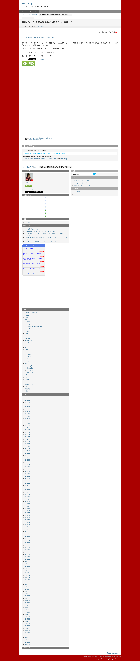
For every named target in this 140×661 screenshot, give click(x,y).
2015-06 (27, 414)
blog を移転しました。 (32, 229)
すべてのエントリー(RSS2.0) (82, 180)
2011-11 (27, 506)
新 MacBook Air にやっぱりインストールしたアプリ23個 (33, 259)
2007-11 (27, 607)
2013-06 (27, 467)
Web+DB (27, 382)
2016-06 (27, 398)
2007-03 (27, 626)
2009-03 (27, 577)
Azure (28, 324)
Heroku (29, 329)
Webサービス (29, 384)
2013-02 (27, 476)
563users (42, 271)
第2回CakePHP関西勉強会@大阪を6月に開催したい (41, 159)
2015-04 (27, 418)
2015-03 (27, 421)
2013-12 (27, 453)
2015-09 (27, 409)
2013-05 (27, 469)
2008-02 (27, 600)
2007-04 (27, 623)
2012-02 (27, 499)
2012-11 (27, 483)
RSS (26, 183)
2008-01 (27, 603)
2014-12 (27, 425)
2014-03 (27, 446)
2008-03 (27, 598)
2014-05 (27, 441)
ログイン (76, 194)
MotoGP (27, 347)
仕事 (26, 386)
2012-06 (27, 492)
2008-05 (27, 594)
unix (26, 377)
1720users (41, 251)
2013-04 (27, 471)
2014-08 (27, 434)
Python (27, 361)
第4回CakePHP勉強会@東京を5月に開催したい (40, 38)
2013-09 (27, 460)
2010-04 (27, 547)
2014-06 (27, 439)
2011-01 (27, 527)
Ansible (27, 315)
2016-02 (27, 400)
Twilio (28, 331)
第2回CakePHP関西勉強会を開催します (42, 138)
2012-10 (27, 485)
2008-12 (27, 580)
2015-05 (27, 416)
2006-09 (27, 640)
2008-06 (27, 591)
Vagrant (27, 379)
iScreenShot (30, 368)
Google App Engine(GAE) (34, 326)
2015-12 (27, 404)
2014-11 (27, 428)
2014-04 (27, 444)
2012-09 (27, 487)
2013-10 (27, 457)
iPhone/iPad (28, 340)
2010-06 (27, 543)
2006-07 (27, 644)
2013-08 (27, 462)
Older (30, 18)
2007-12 (27, 605)
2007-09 (27, 612)
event (35, 14)
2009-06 (27, 570)
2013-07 (27, 464)
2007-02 (27, 628)
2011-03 (27, 522)
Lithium (29, 356)
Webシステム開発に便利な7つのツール (33, 268)
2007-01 (27, 630)
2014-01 (27, 451)
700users (42, 266)
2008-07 (27, 589)
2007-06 (27, 619)
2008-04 (27, 596)
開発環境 (27, 389)
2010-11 (27, 531)
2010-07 (27, 540)
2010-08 (27, 538)
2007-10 (27, 610)
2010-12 (27, 529)
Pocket (42, 59)
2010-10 (27, 534)
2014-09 (27, 432)
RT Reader (30, 370)
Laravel (29, 354)
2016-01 (27, 402)
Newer (25, 18)
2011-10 (27, 508)
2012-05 (27, 494)
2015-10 (27, 407)
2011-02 (27, 524)
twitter (27, 375)
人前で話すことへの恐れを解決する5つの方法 (33, 254)
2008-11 (27, 582)
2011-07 (27, 513)
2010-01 (27, 554)
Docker (27, 333)
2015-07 (27, 411)
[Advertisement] (38, 115)
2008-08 (27, 587)
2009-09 (27, 563)
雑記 (26, 391)
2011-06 (27, 515)
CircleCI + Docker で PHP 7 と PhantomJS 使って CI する (42, 231)
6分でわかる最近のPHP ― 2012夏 (31, 263)
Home (22, 11)
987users (42, 256)
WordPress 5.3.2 (93, 656)
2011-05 (27, 517)
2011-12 (27, 504)
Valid (78, 192)
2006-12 (27, 633)
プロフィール (32, 11)
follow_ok (29, 366)
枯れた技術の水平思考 (36, 140)
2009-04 (27, 575)
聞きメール (30, 372)
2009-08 (27, 566)
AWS (28, 322)
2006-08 (27, 642)
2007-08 (27, 614)
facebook (27, 338)
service (27, 363)
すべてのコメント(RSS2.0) (82, 185)
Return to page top (112, 653)
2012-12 (27, 481)
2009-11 (27, 559)
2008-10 (27, 584)
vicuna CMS (101, 656)
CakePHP (30, 14)
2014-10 (27, 430)
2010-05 (27, 545)
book (26, 317)
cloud (26, 319)
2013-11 (27, 455)
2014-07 (27, 437)
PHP (26, 349)
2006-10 (27, 637)
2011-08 (27, 511)
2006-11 (27, 635)
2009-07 (27, 568)
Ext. (116, 656)
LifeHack (27, 343)
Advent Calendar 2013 (31, 312)
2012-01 (27, 501)
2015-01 (27, 423)
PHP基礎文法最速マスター (30, 248)
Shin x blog (27, 3)
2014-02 (27, 448)
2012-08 (27, 490)
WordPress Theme (110, 656)
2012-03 (27, 497)
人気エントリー (29, 245)
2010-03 (27, 550)
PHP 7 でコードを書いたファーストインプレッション (41, 241)
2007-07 (27, 617)
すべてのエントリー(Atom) (82, 183)
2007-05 (27, 621)
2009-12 (27, 557)
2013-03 (27, 474)
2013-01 (27, 478)
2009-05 (27, 573)
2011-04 (27, 520)
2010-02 (27, 552)
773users (42, 261)
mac (26, 345)
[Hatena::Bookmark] (34, 274)
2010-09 (27, 536)
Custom (119, 656)
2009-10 (27, 561)
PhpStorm (29, 359)
